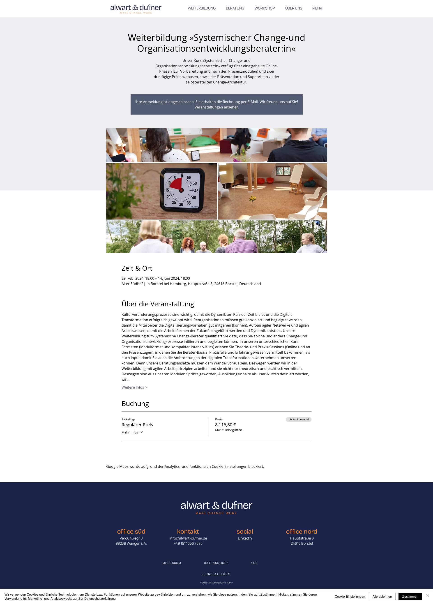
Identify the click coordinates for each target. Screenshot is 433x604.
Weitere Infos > (134, 387)
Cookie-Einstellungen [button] (350, 596)
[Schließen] (427, 596)
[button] (317, 8)
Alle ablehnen (382, 596)
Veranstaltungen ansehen (217, 107)
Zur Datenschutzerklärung (97, 598)
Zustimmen (410, 596)
